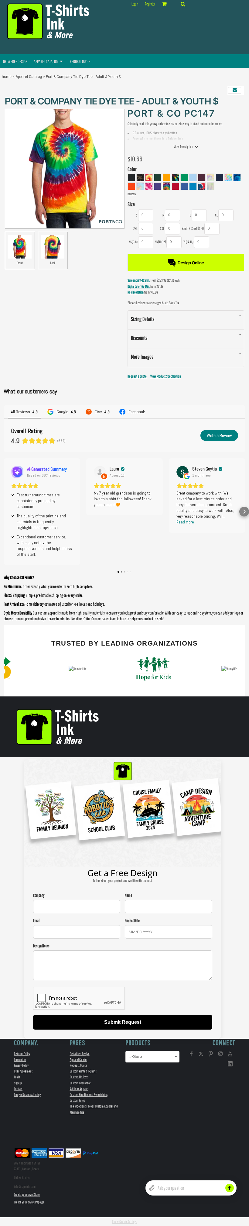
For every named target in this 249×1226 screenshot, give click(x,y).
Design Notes (41, 946)
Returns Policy (22, 1054)
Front (20, 263)
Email (36, 920)
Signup (18, 1083)
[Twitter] (201, 1054)
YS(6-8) (133, 242)
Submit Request (122, 1022)
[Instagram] (220, 1054)
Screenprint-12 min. (139, 280)
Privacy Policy (21, 1065)
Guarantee (20, 1060)
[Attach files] (152, 1188)
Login (134, 4)
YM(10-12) (160, 242)
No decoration (136, 292)
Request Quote (78, 1065)
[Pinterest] (210, 1054)
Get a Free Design (80, 1054)
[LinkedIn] (230, 1063)
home (7, 77)
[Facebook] (191, 1054)
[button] (182, 4)
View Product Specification (165, 376)
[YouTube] (230, 1054)
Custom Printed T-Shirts (83, 1071)
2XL (135, 229)
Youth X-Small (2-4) (193, 229)
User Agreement (23, 1071)
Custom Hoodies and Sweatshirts (88, 1095)
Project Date (132, 920)
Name (128, 895)
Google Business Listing (27, 1095)
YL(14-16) (188, 242)
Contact (18, 1089)
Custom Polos (77, 1100)
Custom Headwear (80, 1083)
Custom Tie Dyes (79, 1077)
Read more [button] (185, 522)
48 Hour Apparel (79, 1089)
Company (39, 895)
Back (52, 263)
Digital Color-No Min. (139, 286)
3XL (162, 229)
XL (216, 215)
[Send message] (229, 1188)
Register (150, 4)
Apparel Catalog (28, 77)
